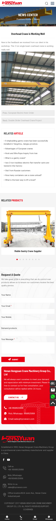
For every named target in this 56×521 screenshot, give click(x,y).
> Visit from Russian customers (17, 171)
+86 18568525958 (15, 407)
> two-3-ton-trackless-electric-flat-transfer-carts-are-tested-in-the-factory (27, 164)
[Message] (53, 383)
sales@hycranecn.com (17, 487)
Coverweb (28, 510)
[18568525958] (53, 396)
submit (15, 359)
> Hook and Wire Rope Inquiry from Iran (21, 153)
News (36, 19)
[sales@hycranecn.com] (53, 390)
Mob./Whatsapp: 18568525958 (21, 413)
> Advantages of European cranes (18, 149)
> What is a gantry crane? (15, 158)
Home (28, 19)
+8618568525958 (15, 478)
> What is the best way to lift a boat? (20, 180)
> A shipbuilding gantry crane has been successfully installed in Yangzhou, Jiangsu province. (26, 142)
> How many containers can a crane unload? (23, 175)
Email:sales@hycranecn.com (21, 418)
